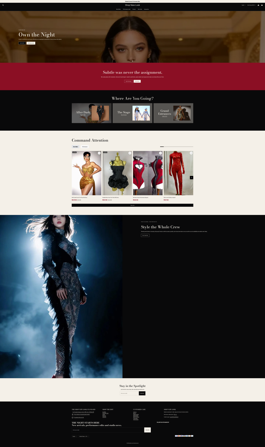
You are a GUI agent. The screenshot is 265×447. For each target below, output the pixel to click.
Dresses (104, 414)
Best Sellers (104, 412)
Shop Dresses (137, 81)
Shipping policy (135, 415)
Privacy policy (135, 418)
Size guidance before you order (79, 417)
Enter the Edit (22, 43)
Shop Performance (128, 81)
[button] (3, 5)
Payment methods (136, 414)
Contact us (135, 412)
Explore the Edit (164, 116)
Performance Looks (31, 43)
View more (132, 205)
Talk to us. (175, 414)
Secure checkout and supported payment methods (82, 414)
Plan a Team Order (145, 235)
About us (134, 413)
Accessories (104, 416)
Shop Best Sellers (83, 114)
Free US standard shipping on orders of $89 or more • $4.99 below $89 (83, 412)
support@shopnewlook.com (174, 416)
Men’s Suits (104, 415)
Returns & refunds (136, 416)
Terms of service (135, 419)
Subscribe (142, 393)
